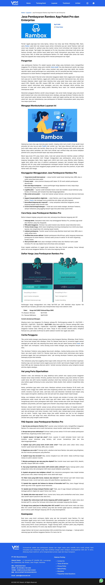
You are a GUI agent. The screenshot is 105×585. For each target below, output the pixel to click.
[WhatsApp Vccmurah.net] (101, 582)
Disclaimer (60, 571)
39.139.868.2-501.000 (24, 568)
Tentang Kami (41, 3)
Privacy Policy (61, 566)
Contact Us (61, 561)
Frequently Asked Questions (66, 574)
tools (78, 343)
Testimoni (66, 3)
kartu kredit (54, 67)
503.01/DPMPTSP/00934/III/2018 (25, 572)
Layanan (54, 3)
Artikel (77, 3)
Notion (27, 46)
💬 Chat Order (58, 27)
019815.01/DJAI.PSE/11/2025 (26, 570)
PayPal (44, 146)
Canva (32, 200)
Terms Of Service (62, 563)
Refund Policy (61, 568)
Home (28, 3)
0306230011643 (20, 566)
